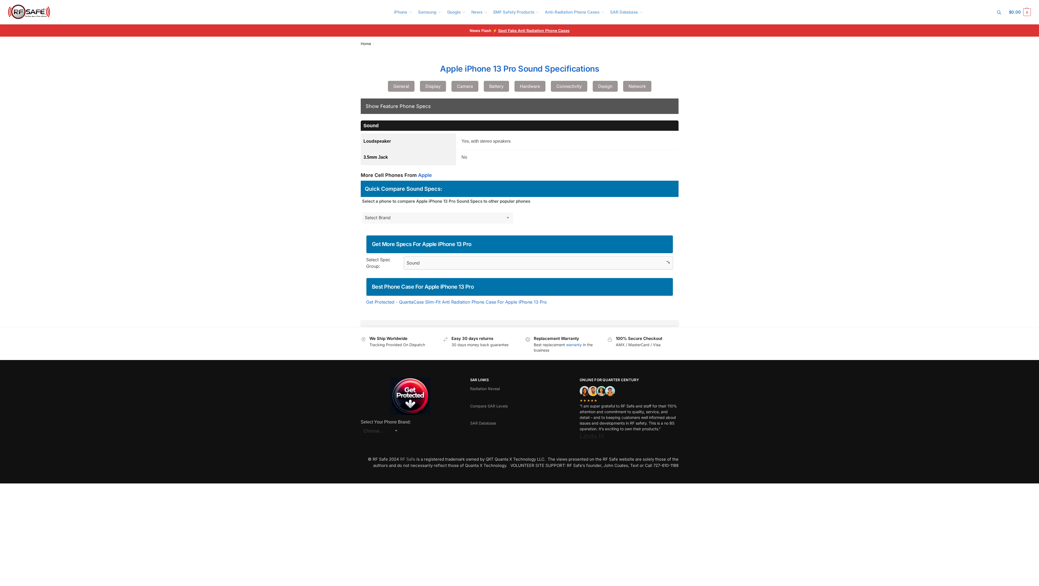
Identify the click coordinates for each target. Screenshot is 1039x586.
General (401, 86)
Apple (425, 175)
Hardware (530, 86)
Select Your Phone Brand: (386, 422)
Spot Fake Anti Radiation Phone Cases (534, 30)
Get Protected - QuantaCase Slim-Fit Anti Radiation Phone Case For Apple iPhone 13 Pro (456, 302)
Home (366, 44)
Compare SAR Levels (489, 406)
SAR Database (483, 423)
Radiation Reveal (485, 388)
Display (433, 86)
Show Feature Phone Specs (398, 106)
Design (605, 86)
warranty (574, 344)
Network (637, 86)
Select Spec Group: (378, 263)
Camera (465, 86)
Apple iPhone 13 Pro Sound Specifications (519, 69)
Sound (371, 125)
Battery (496, 86)
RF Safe (407, 459)
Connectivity (569, 86)
